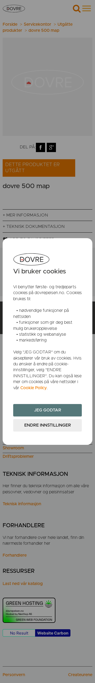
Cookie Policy (33, 388)
